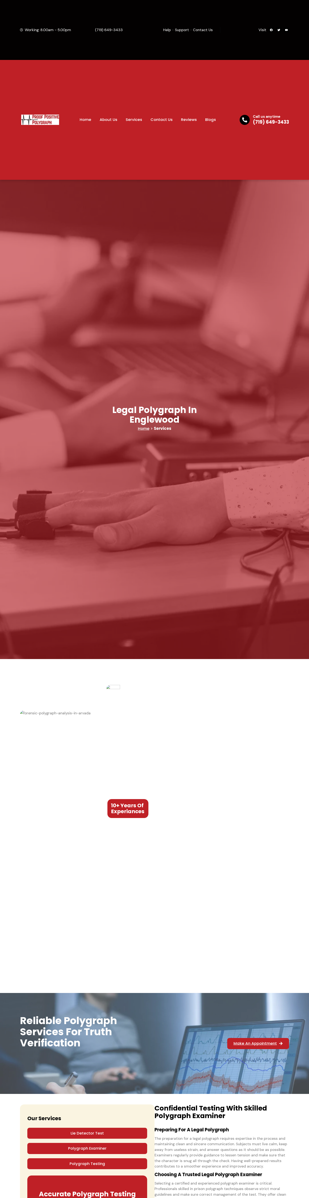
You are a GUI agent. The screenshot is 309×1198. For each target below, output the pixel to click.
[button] (87, 1133)
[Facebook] (271, 30)
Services (134, 119)
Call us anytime (266, 116)
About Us (108, 119)
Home (85, 119)
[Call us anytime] (245, 120)
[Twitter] (278, 30)
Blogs (210, 119)
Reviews (189, 119)
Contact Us (162, 119)
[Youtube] (286, 30)
